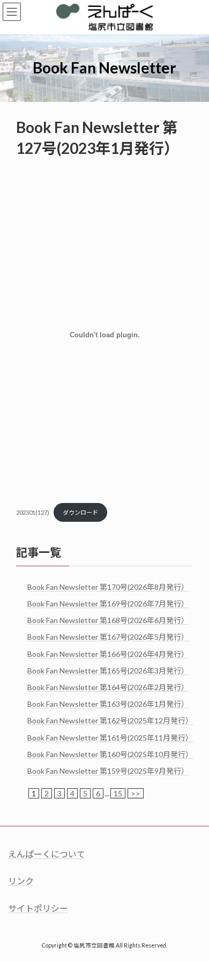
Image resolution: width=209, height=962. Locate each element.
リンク (21, 881)
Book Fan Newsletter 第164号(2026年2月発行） (108, 687)
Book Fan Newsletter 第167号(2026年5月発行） (108, 636)
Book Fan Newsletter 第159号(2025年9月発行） (108, 770)
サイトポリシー (38, 907)
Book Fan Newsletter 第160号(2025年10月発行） (110, 753)
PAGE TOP (193, 922)
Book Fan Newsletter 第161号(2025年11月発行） (110, 737)
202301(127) (32, 512)
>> (135, 793)
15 (118, 793)
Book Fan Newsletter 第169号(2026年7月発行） (108, 603)
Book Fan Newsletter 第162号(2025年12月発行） (110, 720)
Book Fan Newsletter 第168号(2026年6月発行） (108, 620)
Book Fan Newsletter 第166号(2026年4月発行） (108, 653)
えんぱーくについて (46, 854)
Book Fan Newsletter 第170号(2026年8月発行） (108, 586)
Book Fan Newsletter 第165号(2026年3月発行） (108, 670)
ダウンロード (80, 512)
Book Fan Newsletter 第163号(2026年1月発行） (108, 703)
